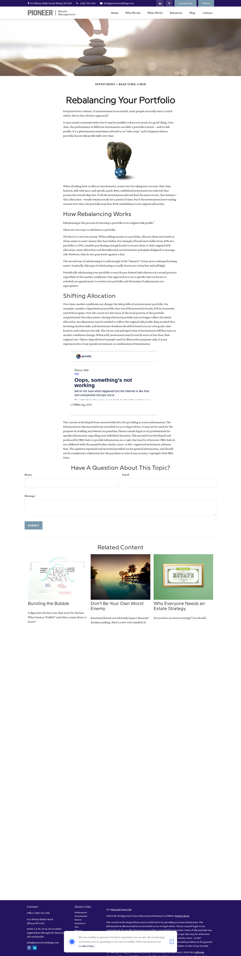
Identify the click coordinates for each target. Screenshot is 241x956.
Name (28, 474)
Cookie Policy (86, 946)
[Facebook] (169, 3)
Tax (77, 926)
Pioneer (206, 3)
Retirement (81, 912)
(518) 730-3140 (88, 3)
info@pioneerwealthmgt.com (119, 3)
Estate (78, 919)
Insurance (80, 923)
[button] (115, 12)
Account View (185, 3)
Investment (81, 916)
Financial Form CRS (121, 909)
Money (78, 930)
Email (125, 474)
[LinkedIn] (160, 3)
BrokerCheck (182, 915)
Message (30, 496)
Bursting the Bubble (48, 604)
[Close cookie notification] (171, 941)
